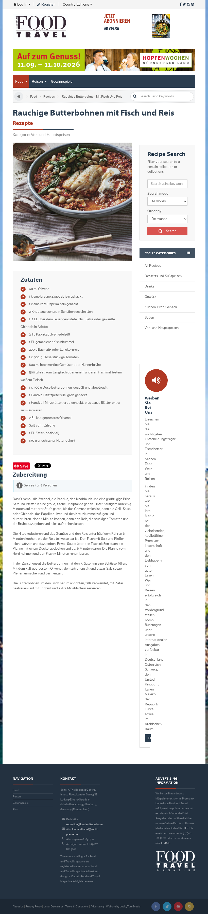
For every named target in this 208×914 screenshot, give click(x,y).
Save (24, 466)
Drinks (149, 286)
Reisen (38, 81)
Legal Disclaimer (53, 906)
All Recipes (153, 265)
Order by (154, 211)
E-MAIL (165, 843)
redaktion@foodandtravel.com (84, 824)
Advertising (97, 906)
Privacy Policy (34, 906)
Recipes (49, 96)
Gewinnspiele (62, 81)
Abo (15, 809)
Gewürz (150, 297)
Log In (22, 4)
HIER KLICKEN (149, 738)
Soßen (149, 317)
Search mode (157, 193)
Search (170, 231)
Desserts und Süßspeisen (163, 276)
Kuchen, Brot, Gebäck (161, 307)
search (134, 96)
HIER (185, 828)
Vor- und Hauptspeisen (162, 328)
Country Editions (76, 4)
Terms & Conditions (77, 906)
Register (47, 4)
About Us (18, 906)
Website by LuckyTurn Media (123, 906)
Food (20, 81)
